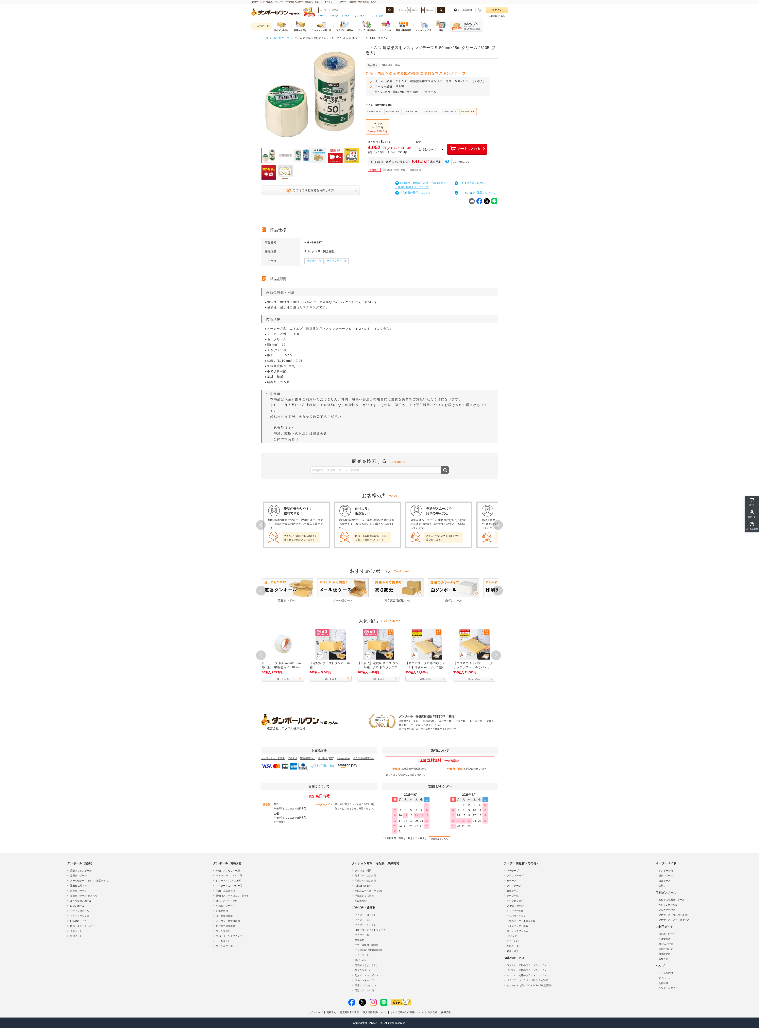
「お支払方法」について (473, 182)
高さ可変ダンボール (81, 900)
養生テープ (513, 890)
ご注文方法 (664, 939)
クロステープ (514, 885)
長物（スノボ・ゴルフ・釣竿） (232, 895)
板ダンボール (666, 875)
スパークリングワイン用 (229, 936)
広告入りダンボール (81, 870)
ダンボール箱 (666, 870)
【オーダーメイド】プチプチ (370, 930)
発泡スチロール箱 (364, 990)
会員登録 (663, 983)
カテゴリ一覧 (263, 26)
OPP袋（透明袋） (516, 905)
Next (360, 95)
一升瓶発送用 (223, 941)
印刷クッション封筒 (365, 880)
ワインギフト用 (224, 946)
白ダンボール (77, 905)
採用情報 (446, 1012)
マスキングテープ (336, 261)
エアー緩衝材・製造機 (367, 945)
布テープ (511, 880)
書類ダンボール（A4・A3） (85, 895)
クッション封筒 (376, 16)
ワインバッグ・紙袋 (517, 926)
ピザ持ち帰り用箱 (225, 926)
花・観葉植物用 (224, 915)
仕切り (662, 885)
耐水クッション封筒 (365, 875)
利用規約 (331, 1012)
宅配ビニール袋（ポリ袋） (369, 890)
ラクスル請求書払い (363, 758)
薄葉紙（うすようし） (367, 965)
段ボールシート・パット (83, 926)
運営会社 (432, 1012)
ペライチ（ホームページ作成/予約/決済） (529, 980)
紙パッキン (361, 960)
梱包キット (76, 936)
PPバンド (512, 936)
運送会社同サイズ (79, 885)
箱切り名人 (513, 951)
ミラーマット (362, 955)
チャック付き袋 (515, 911)
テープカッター (515, 900)
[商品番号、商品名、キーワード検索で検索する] (389, 10)
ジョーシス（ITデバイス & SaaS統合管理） (530, 985)
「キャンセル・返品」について (477, 192)
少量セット (76, 931)
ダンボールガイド (668, 988)
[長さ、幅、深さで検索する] (441, 10)
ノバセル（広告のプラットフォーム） (527, 970)
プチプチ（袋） (363, 919)
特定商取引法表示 (349, 1012)
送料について (666, 949)
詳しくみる (283, 679)
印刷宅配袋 (361, 900)
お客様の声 (664, 954)
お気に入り (463, 161)
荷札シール (513, 946)
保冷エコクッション (365, 985)
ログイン (497, 10)
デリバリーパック (516, 915)
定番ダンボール (78, 875)
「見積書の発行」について (415, 192)
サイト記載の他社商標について (407, 1012)
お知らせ (663, 959)
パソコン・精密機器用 (228, 921)
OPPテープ (513, 870)
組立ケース (664, 880)
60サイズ (322, 16)
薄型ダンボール (78, 890)
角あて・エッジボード (367, 975)
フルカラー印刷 (667, 909)
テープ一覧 (513, 895)
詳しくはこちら (394, 774)
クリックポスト (359, 16)
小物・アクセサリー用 (228, 870)
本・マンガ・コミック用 (229, 875)
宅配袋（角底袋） (364, 885)
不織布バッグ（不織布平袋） (522, 921)
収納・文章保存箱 (225, 890)
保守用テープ (314, 261)
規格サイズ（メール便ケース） (675, 919)
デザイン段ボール (79, 911)
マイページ (664, 978)
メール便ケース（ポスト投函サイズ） (90, 880)
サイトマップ (315, 1012)
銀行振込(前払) (326, 758)
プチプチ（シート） (365, 925)
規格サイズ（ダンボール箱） (674, 914)
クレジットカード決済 (273, 758)
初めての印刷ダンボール (672, 899)
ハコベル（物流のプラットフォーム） (527, 975)
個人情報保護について (375, 1012)
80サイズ (334, 16)
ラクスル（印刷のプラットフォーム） (527, 965)
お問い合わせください (476, 768)
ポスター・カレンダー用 (229, 885)
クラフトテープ (515, 875)
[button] (752, 526)
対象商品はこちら (439, 839)
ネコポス (345, 16)
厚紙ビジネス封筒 (364, 895)
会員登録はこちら (497, 16)
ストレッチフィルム (517, 931)
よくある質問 (666, 973)
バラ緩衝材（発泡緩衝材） (369, 950)
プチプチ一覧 (362, 935)
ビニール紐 (513, 941)
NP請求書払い (307, 758)
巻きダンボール (363, 970)
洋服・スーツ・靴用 (226, 900)
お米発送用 (222, 911)
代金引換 (292, 758)
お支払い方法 (666, 944)
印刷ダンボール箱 (668, 904)
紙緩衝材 (359, 940)
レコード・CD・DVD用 (228, 880)
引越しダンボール (225, 905)
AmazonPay (343, 758)
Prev (261, 95)
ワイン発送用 (223, 931)
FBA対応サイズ (78, 921)
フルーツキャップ (364, 980)
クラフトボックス (79, 915)
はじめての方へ (667, 933)
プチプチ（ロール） (365, 914)
